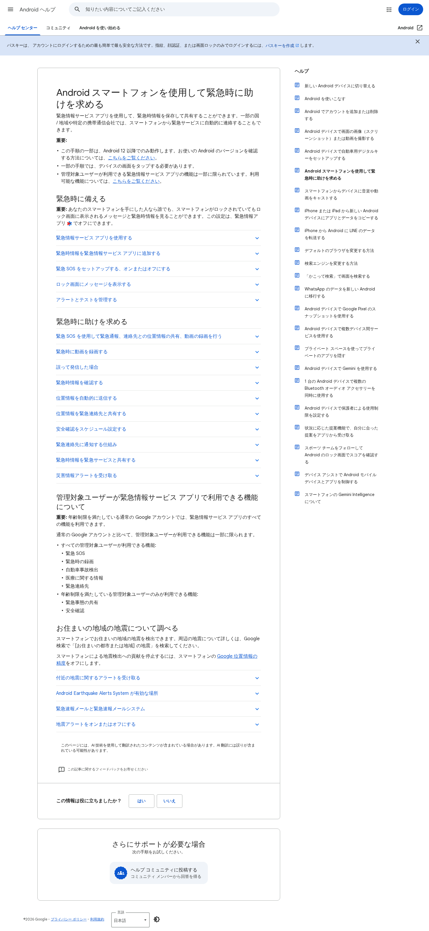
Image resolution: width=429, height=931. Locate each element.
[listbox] (130, 919)
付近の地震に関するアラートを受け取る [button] (98, 678)
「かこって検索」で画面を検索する (337, 276)
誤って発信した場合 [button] (77, 367)
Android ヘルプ (37, 9)
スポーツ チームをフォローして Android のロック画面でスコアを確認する (341, 454)
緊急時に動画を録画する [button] (82, 352)
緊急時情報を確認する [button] (79, 383)
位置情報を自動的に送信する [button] (86, 398)
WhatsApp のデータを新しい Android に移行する (340, 292)
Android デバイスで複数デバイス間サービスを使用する (341, 332)
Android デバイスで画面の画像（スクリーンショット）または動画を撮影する (341, 135)
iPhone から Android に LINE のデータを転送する (340, 234)
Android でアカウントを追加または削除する (341, 115)
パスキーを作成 (280, 45)
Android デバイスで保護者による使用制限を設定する (341, 412)
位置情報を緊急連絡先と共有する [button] (91, 414)
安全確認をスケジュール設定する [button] (91, 429)
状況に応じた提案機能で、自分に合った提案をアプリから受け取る (341, 431)
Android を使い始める (100, 27)
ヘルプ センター (22, 27)
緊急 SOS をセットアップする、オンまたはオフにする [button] (113, 269)
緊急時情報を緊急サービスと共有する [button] (96, 460)
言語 (120, 912)
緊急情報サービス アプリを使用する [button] (94, 238)
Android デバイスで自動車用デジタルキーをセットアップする (341, 155)
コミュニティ (58, 27)
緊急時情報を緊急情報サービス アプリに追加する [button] (108, 253)
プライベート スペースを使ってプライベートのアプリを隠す (340, 352)
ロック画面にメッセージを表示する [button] (93, 284)
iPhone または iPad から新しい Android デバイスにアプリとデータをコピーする (341, 214)
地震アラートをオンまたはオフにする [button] (96, 724)
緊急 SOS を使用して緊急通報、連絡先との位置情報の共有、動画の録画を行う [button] (139, 336)
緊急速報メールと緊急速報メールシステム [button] (100, 709)
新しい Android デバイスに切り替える (340, 85)
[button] (11, 9)
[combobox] (182, 9)
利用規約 (97, 919)
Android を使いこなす (325, 98)
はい (141, 800)
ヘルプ (302, 71)
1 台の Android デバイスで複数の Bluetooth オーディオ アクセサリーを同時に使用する (340, 388)
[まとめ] (417, 42)
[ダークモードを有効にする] (157, 919)
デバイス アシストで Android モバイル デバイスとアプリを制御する (340, 478)
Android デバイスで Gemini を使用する (341, 368)
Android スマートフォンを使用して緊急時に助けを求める (340, 174)
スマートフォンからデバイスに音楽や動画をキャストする (341, 194)
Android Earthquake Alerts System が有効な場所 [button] (107, 693)
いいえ (169, 800)
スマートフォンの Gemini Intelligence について (339, 498)
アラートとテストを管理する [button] (86, 300)
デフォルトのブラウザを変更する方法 (339, 250)
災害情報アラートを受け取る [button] (86, 475)
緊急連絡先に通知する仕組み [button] (86, 445)
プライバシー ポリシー (69, 919)
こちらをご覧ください (131, 158)
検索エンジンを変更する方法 (331, 263)
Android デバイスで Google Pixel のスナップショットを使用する (340, 312)
